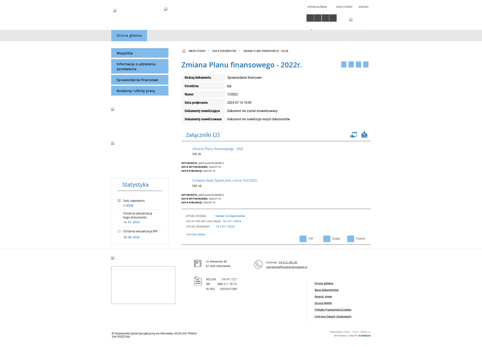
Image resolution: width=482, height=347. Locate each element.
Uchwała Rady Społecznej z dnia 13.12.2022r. (225, 183)
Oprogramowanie (353, 134)
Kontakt (364, 6)
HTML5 (296, 333)
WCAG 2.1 (316, 332)
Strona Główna (317, 6)
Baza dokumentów (327, 290)
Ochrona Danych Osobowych (333, 316)
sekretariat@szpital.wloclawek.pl (286, 267)
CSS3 (302, 333)
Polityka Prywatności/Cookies (333, 309)
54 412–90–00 (288, 262)
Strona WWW (323, 303)
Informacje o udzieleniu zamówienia (136, 66)
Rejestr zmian (323, 296)
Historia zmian (195, 234)
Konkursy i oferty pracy (136, 90)
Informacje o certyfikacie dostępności (254, 333)
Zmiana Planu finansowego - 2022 (217, 151)
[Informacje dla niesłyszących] (325, 18)
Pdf (343, 64)
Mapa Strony (344, 6)
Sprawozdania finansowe (137, 79)
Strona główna (324, 283)
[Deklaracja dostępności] (317, 18)
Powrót (358, 64)
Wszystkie (125, 53)
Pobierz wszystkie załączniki (364, 134)
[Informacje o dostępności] (310, 18)
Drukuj (351, 64)
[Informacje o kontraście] (333, 18)
